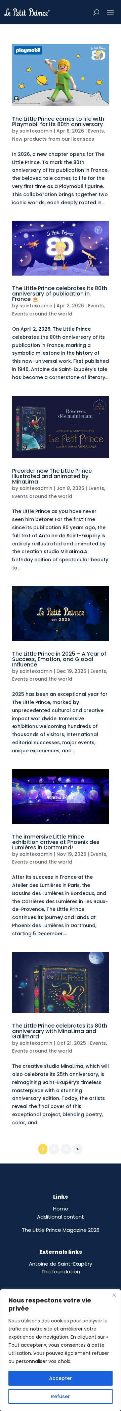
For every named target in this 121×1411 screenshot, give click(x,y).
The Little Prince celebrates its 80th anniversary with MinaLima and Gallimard (59, 1031)
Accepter (60, 1378)
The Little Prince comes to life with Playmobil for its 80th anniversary (58, 121)
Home (60, 1208)
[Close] (114, 1295)
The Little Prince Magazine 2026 (60, 1229)
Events (96, 130)
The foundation (60, 1271)
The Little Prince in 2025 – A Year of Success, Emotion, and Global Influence (59, 659)
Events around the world (42, 313)
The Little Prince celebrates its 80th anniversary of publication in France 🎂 (59, 293)
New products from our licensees (53, 139)
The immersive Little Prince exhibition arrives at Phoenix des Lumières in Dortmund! (55, 842)
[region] (60, 1350)
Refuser (60, 1396)
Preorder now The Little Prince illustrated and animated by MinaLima (52, 476)
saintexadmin (35, 130)
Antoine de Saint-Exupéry (60, 1263)
